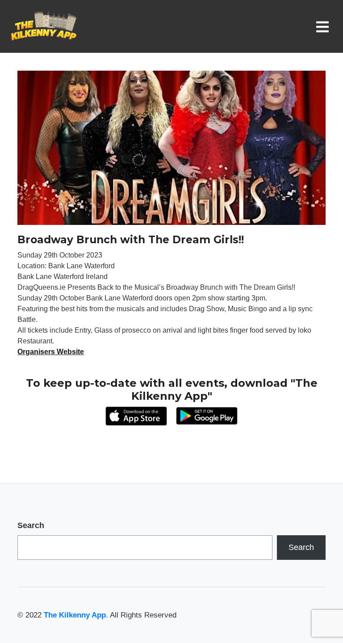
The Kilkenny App (75, 615)
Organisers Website (50, 351)
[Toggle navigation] (324, 26)
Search (30, 525)
